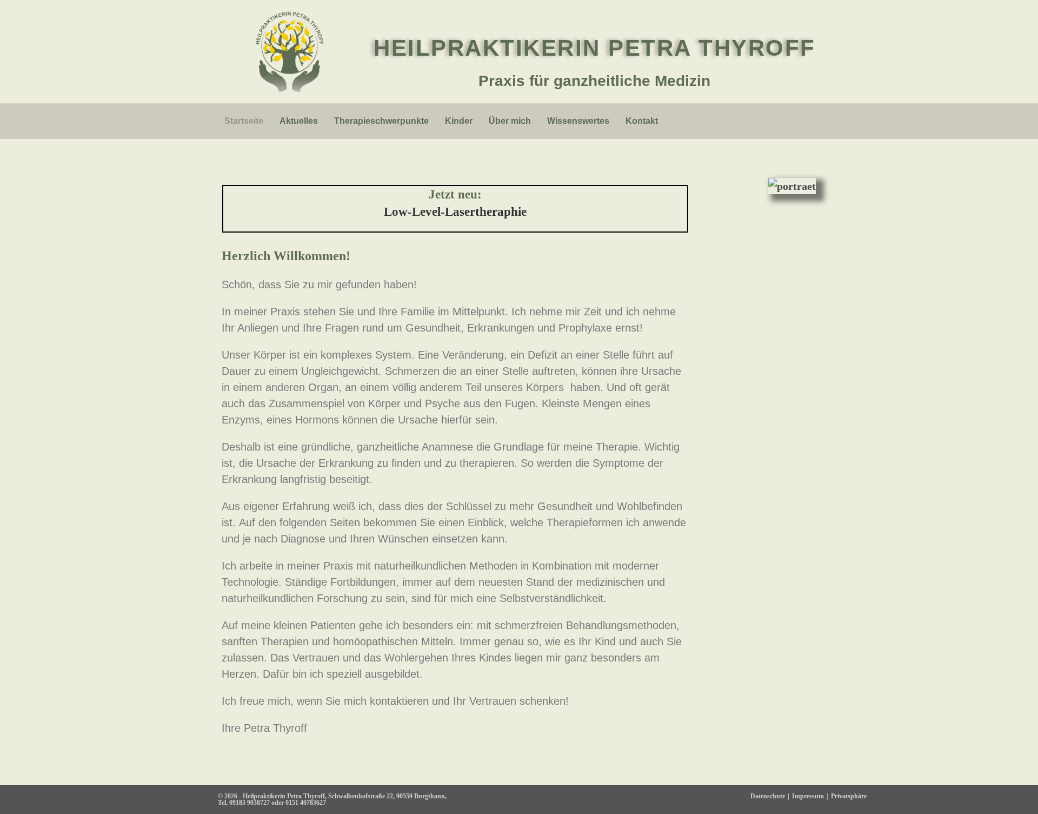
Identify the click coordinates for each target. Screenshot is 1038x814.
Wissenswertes (578, 120)
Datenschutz (767, 796)
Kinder (459, 120)
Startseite (243, 120)
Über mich (510, 120)
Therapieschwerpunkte (381, 120)
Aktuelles (299, 120)
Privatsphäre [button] (849, 796)
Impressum (808, 796)
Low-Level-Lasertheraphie (455, 212)
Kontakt (642, 120)
